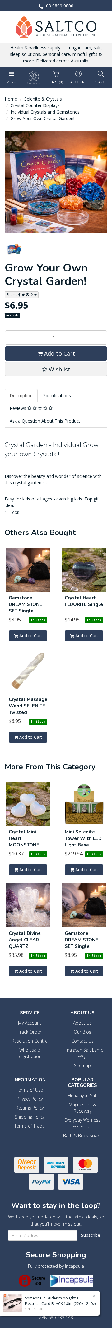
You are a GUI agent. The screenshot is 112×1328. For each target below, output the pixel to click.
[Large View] (14, 249)
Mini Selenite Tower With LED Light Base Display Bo (83, 842)
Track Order (29, 1032)
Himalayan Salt (82, 1095)
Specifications (57, 395)
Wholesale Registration (29, 1053)
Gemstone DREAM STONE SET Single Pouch (25, 608)
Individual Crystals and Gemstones (45, 112)
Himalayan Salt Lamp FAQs (82, 1053)
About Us (82, 1023)
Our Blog (82, 1032)
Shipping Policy (29, 1117)
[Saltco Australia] (56, 26)
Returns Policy (30, 1108)
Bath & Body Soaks (82, 1135)
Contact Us (82, 1041)
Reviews (18, 408)
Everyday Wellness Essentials (82, 1123)
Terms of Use (29, 1090)
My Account (29, 1023)
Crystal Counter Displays (35, 105)
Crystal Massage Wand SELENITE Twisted (28, 706)
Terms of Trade (29, 1126)
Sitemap (82, 1065)
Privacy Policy (30, 1099)
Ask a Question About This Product (45, 421)
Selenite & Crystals (43, 99)
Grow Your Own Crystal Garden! (42, 118)
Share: (12, 294)
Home (11, 99)
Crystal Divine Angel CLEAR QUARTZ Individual (25, 943)
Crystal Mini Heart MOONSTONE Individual (24, 842)
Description (21, 395)
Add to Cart (59, 353)
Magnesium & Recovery (82, 1107)
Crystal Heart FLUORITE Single (84, 601)
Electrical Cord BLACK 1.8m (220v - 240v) (60, 1303)
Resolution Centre (30, 1041)
